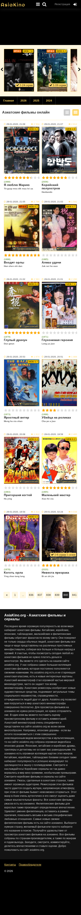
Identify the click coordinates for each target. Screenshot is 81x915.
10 (39, 177)
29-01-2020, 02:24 (53, 512)
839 (57, 595)
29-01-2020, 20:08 (15, 434)
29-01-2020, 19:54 (15, 512)
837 (40, 595)
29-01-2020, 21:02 (15, 279)
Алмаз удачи (51, 264)
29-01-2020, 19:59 (53, 434)
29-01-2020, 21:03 (53, 201)
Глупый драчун (15, 341)
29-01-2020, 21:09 (15, 124)
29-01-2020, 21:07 (53, 124)
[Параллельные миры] (52, 70)
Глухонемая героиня (57, 341)
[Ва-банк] (19, 70)
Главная (8, 100)
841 (74, 595)
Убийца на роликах (56, 419)
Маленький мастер (56, 496)
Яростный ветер (16, 419)
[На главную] (16, 3)
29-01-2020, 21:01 (53, 279)
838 (48, 595)
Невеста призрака (55, 574)
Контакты (10, 864)
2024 (49, 100)
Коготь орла (14, 574)
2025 (36, 100)
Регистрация (62, 4)
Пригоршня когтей (18, 496)
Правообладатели (30, 864)
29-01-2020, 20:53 (15, 357)
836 (31, 595)
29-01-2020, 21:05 (15, 201)
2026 (24, 100)
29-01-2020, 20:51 (53, 357)
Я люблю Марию (18, 186)
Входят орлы (14, 264)
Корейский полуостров (51, 188)
